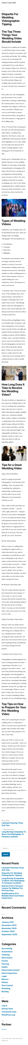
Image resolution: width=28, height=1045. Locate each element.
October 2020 (8, 931)
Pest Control (7, 985)
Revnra (4, 1029)
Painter (5, 982)
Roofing (5, 991)
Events (5, 961)
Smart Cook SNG (9, 3)
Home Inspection (9, 973)
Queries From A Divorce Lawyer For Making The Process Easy (12, 888)
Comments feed (9, 1012)
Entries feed (7, 1009)
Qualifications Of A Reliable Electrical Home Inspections (13, 895)
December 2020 (9, 925)
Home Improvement (11, 970)
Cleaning (6, 955)
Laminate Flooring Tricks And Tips (13, 869)
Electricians (7, 958)
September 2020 (9, 934)
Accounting (7, 948)
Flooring (5, 964)
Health (5, 967)
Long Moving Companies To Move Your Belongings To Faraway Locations (13, 880)
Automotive (7, 951)
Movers (5, 979)
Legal (4, 976)
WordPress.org (8, 1015)
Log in (4, 1005)
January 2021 (8, 922)
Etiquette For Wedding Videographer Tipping (12, 874)
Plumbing (6, 988)
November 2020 (9, 928)
